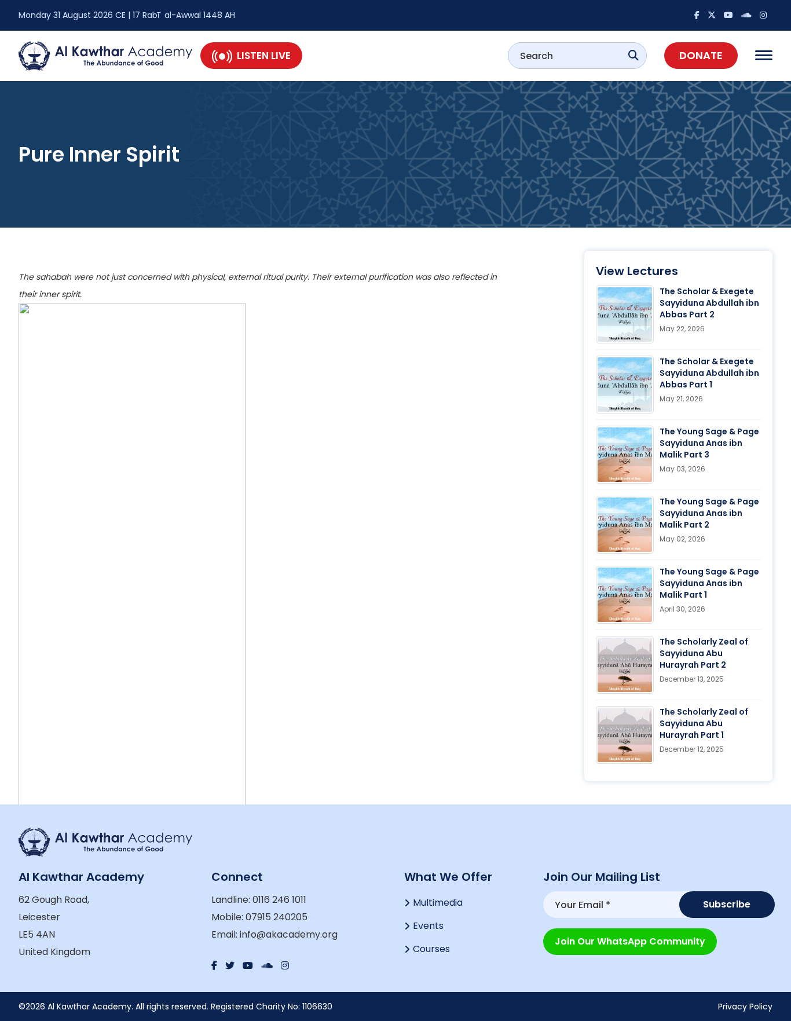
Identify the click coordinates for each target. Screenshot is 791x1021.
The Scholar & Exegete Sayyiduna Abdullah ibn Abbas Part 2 (709, 303)
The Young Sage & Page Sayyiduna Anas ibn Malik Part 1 (709, 583)
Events (428, 925)
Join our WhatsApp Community (630, 941)
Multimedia (438, 902)
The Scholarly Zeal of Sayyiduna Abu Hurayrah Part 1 (704, 723)
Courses (431, 949)
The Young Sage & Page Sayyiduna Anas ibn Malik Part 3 (709, 443)
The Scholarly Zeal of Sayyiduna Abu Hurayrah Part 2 (704, 653)
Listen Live (264, 56)
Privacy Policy (745, 1006)
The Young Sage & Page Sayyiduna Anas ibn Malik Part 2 (709, 513)
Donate (701, 55)
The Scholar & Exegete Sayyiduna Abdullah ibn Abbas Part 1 (709, 373)
